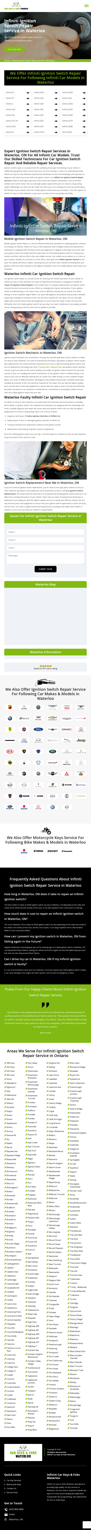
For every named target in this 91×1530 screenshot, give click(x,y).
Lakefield (53, 1079)
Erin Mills (32, 1186)
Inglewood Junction (32, 1381)
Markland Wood (56, 1151)
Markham (53, 1147)
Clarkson (11, 1344)
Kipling (52, 1067)
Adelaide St (11, 1083)
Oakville (52, 1292)
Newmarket (54, 1272)
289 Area (10, 1063)
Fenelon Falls (33, 1217)
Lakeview (53, 1083)
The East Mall (76, 1235)
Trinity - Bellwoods (78, 1287)
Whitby (73, 1382)
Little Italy (53, 1115)
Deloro (10, 1419)
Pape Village (54, 1316)
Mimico (52, 1210)
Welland (73, 1347)
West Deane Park (77, 1351)
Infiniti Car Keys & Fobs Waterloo (61, 1454)
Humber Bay (33, 1350)
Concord (10, 1379)
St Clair (73, 1164)
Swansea (74, 1227)
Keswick (31, 1417)
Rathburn (53, 1404)
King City (32, 1421)
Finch (30, 1225)
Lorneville (53, 1127)
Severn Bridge (76, 1109)
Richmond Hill (55, 1416)
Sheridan (74, 1125)
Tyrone (73, 1299)
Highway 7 (32, 1346)
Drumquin (32, 1106)
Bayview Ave (12, 1151)
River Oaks (74, 1063)
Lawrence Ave (55, 1087)
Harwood (32, 1302)
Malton (52, 1135)
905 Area (10, 1075)
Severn (73, 1105)
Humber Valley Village (34, 1362)
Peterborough (55, 1344)
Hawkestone (33, 1310)
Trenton (73, 1283)
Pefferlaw (53, 1336)
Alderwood (11, 1095)
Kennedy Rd (33, 1407)
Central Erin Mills (14, 1316)
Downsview (33, 1071)
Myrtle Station (55, 1252)
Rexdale (52, 1412)
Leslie (51, 1099)
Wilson (73, 1401)
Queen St (53, 1396)
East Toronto (34, 1146)
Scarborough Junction (76, 1092)
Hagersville (33, 1290)
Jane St (31, 1395)
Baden (9, 1143)
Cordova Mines (13, 1387)
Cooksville (11, 1383)
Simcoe (73, 1137)
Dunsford (32, 1130)
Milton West (54, 1206)
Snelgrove (74, 1149)
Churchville (11, 1336)
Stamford (74, 1168)
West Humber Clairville (76, 1357)
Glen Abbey (33, 1262)
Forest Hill (32, 1241)
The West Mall (76, 1251)
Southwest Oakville (74, 1154)
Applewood (12, 1123)
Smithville (74, 1145)
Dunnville (32, 1126)
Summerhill (75, 1211)
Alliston (10, 1103)
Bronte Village (13, 1243)
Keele (30, 1399)
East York (32, 1150)
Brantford (11, 1219)
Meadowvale (54, 1171)
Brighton (11, 1231)
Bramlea (10, 1211)
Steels (72, 1176)
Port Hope (53, 1368)
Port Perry (53, 1376)
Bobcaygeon (12, 1187)
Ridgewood (54, 1429)
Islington (32, 1390)
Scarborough (76, 1087)
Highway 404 (33, 1334)
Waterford (74, 1335)
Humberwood (34, 1368)
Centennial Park (14, 1312)
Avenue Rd (11, 1135)
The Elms (74, 1239)
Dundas (31, 1118)
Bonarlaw (11, 1195)
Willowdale (74, 1393)
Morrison (53, 1236)
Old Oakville (54, 1296)
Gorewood (32, 1270)
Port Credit (54, 1356)
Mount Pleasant (56, 1248)
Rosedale (74, 1071)
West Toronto (76, 1366)
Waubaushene (76, 1343)
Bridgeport (11, 1227)
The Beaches (75, 1231)
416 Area (10, 1067)
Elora (30, 1178)
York (72, 1420)
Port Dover (54, 1364)
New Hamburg (55, 1260)
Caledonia (11, 1275)
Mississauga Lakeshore (54, 1220)
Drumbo (31, 1102)
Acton (9, 1079)
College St (11, 1371)
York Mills (74, 1424)
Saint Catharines (77, 1083)
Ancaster (10, 1107)
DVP (30, 1138)
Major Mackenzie (56, 1131)
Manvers (53, 1139)
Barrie (9, 1147)
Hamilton (32, 1298)
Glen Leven (33, 1266)
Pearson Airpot (55, 1332)
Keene (30, 1403)
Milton (52, 1202)
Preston (52, 1384)
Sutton (73, 1219)
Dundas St (32, 1122)
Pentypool (53, 1340)
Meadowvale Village (54, 1177)
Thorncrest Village (78, 1263)
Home (7, 60)
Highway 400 (33, 1326)
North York (54, 1284)
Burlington (11, 1255)
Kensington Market (33, 1412)
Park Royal (53, 1324)
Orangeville (54, 1304)
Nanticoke (53, 1256)
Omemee (53, 1300)
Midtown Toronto (57, 1194)
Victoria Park (75, 1311)
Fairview (31, 1209)
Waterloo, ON (16, 1519)
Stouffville (74, 1199)
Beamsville (11, 1159)
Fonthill (31, 1233)
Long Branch (54, 1123)
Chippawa (11, 1324)
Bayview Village (13, 1155)
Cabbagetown (13, 1263)
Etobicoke (32, 1199)
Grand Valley (33, 1274)
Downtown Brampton (32, 1076)
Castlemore (12, 1308)
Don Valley (32, 1063)
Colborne (11, 1363)
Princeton (53, 1392)
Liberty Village (55, 1103)
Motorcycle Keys (14, 1484)
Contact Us (11, 1488)
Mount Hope (54, 1244)
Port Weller (54, 1380)
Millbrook (53, 1198)
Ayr (8, 1139)
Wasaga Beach (76, 1323)
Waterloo (74, 1339)
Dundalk (31, 1114)
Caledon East (12, 1271)
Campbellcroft (13, 1288)
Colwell (10, 1375)
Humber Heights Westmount (35, 1355)
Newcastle (53, 1268)
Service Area (12, 1492)
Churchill (10, 1328)
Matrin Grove (55, 1167)
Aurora (10, 1131)
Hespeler (32, 1318)
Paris (51, 1320)
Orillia (51, 1308)
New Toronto (55, 1264)
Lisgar (51, 1111)
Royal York (74, 1075)
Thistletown (75, 1255)
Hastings (32, 1306)
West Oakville (76, 1362)
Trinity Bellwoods (77, 1291)
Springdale (75, 1160)
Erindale (31, 1190)
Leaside (52, 1091)
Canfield (10, 1292)
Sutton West (75, 1223)
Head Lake (32, 1314)
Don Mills (11, 1427)
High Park (32, 1322)
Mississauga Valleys (54, 1226)
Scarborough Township (76, 1099)
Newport (53, 1276)
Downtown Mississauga (33, 1083)
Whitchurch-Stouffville (75, 1387)
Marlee (52, 1155)
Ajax (8, 1091)
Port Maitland (55, 1372)
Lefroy (52, 1095)
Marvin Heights (56, 1163)
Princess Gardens (56, 1388)
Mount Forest (55, 1240)
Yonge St (74, 1416)
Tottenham (75, 1279)
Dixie (9, 1423)
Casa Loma (11, 1304)
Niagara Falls (54, 1280)
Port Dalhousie (55, 1360)
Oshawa (52, 1312)
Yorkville (73, 1428)
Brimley (10, 1235)
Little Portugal (55, 1119)
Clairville (10, 1340)
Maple (51, 1143)
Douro (31, 1067)
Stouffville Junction (78, 1203)
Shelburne (74, 1117)
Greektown (33, 1278)
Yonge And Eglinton (75, 1410)
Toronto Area (76, 1275)
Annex (9, 1115)
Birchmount (12, 1171)
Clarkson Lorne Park (13, 1349)
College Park (12, 1367)
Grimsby (31, 1282)
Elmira (30, 1170)
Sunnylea (74, 1215)
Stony (72, 1194)
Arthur (10, 1127)
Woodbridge (75, 1405)
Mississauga (54, 1214)
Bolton (10, 1191)
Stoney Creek (76, 1190)
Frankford (32, 1245)
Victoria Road (76, 1315)
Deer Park (11, 1415)
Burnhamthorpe (14, 1259)
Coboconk (11, 1355)
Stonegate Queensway (75, 1185)
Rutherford (75, 1079)
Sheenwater (75, 1113)
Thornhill (74, 1267)
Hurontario (33, 1372)
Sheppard (74, 1121)
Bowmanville (12, 1203)
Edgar (30, 1158)
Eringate (31, 1194)
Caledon (10, 1267)
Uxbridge (74, 1303)
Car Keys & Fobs (16, 9)
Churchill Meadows (15, 1332)
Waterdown (75, 1331)
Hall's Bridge (33, 1294)
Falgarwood (33, 1213)
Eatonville (32, 1154)
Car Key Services (14, 1480)
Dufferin (31, 1110)
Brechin (10, 1223)
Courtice (10, 1391)
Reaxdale (53, 1408)
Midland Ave (54, 1190)
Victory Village (76, 1319)
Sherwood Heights (78, 1133)
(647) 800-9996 (14, 49)
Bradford (11, 1207)
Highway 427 (33, 1342)
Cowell (9, 1395)
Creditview (11, 1399)
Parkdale (53, 1328)
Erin (29, 1182)
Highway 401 (33, 1330)
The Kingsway (76, 1247)
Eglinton (31, 1162)
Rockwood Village (77, 1067)
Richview (52, 1424)
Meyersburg (54, 1182)
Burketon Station (14, 1251)
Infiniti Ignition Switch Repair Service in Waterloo (33, 60)
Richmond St (54, 1420)
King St (31, 1425)
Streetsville (75, 1207)
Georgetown (33, 1258)
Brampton (11, 1215)
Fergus (31, 1221)
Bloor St (10, 1183)
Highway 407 (33, 1338)
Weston (73, 1374)
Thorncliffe (75, 1259)
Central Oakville (14, 1320)
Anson (9, 1119)
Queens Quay (55, 1400)
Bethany (10, 1167)
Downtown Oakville (32, 1090)
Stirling (73, 1180)
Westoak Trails (76, 1370)
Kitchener (53, 1071)
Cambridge (11, 1280)
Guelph (31, 1286)
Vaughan (74, 1307)
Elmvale (31, 1174)
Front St (31, 1250)
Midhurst (53, 1186)
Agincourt (11, 1087)
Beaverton (11, 1163)
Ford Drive (32, 1237)
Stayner (73, 1172)
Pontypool (53, 1352)
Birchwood (11, 1175)
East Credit (32, 1142)
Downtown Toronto (32, 1097)
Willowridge (75, 1397)
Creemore (11, 1403)
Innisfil (31, 1386)
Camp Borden (13, 1284)
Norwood (53, 1288)
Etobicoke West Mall (34, 1204)
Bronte (10, 1239)
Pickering (53, 1348)
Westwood (74, 1378)
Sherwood (74, 1129)
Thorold (73, 1271)
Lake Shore (54, 1075)
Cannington (12, 1296)
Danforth (11, 1407)
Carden (10, 1300)
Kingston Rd (54, 1063)
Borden (10, 1199)
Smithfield (74, 1141)
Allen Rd (10, 1099)
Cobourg (11, 1359)
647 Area (10, 1071)
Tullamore (74, 1295)
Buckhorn (11, 1247)
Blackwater (11, 1179)
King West (32, 1429)
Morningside (54, 1232)
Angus (9, 1111)
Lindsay (52, 1107)
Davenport (11, 1411)
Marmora (53, 1159)
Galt (29, 1254)
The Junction (75, 1243)
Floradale (32, 1229)
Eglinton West (34, 1166)
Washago (74, 1327)
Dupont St (32, 1134)
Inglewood (32, 1376)
